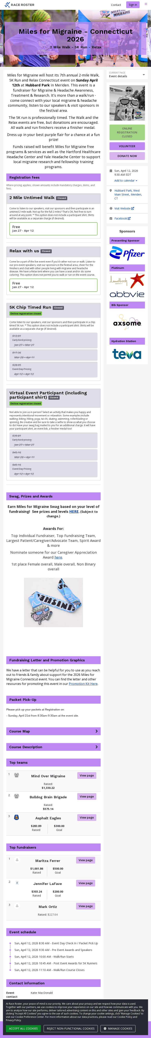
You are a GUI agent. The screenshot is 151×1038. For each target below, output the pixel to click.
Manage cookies (119, 1028)
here (58, 557)
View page (87, 775)
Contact (116, 5)
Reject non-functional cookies (71, 1028)
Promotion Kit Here (83, 684)
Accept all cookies (23, 1028)
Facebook (121, 218)
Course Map (19, 731)
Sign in (133, 4)
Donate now (127, 156)
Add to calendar (124, 180)
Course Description (25, 747)
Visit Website (122, 208)
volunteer (127, 146)
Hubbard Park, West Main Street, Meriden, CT (128, 194)
